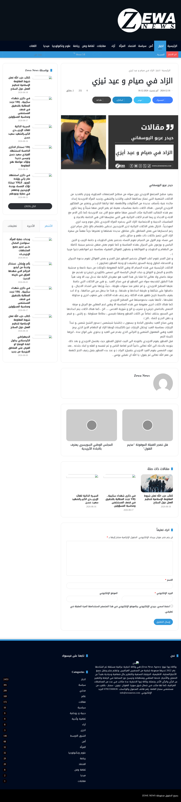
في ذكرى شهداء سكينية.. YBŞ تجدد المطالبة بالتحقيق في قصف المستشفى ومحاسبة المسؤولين (121, 500)
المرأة (122, 45)
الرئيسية (172, 45)
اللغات (33, 45)
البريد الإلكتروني (164, 593)
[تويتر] (138, 699)
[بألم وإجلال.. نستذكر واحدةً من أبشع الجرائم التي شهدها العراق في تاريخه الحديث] (42, 268)
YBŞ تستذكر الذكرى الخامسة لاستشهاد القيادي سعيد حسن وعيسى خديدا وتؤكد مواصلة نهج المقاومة (19, 156)
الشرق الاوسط (78, 736)
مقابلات (101, 45)
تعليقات (12, 225)
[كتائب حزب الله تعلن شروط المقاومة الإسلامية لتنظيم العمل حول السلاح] (157, 483)
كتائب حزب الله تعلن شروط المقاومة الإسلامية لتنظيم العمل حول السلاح (158, 499)
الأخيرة (31, 225)
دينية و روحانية (78, 713)
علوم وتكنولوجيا (61, 45)
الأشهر (48, 225)
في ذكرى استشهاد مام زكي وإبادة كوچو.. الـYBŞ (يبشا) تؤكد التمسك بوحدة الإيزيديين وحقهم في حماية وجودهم (19, 184)
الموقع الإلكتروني (109, 593)
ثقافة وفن (88, 45)
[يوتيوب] (134, 699)
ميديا (46, 45)
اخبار (161, 45)
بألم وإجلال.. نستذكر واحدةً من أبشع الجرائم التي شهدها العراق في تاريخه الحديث (19, 271)
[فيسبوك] (142, 699)
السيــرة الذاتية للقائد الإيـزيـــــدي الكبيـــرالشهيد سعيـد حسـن (135, 54)
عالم (83, 696)
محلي (83, 690)
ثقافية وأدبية (79, 719)
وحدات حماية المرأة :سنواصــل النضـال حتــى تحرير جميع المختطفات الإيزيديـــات (20, 246)
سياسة (142, 45)
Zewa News (142, 376)
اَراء (113, 45)
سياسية (82, 707)
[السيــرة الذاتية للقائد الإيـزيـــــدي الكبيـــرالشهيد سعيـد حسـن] (82, 483)
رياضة (76, 45)
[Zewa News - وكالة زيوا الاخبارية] (147, 20)
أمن (151, 45)
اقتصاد (132, 45)
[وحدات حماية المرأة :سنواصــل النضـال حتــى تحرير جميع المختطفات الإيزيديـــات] (42, 244)
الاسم (169, 580)
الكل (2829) (30, 206)
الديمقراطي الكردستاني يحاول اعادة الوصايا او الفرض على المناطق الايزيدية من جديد (19, 344)
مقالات (82, 702)
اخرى (83, 730)
